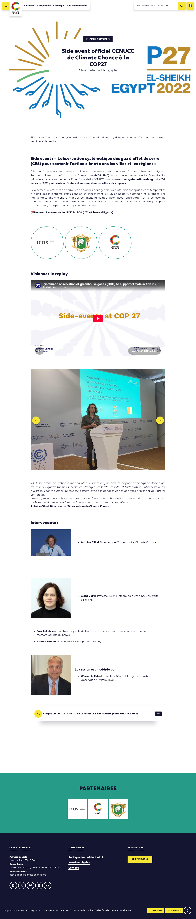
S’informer (30, 5)
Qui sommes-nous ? (78, 5)
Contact (73, 868)
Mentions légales (79, 862)
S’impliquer (59, 5)
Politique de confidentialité (85, 857)
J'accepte (176, 911)
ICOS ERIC (101, 175)
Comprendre (44, 5)
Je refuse (157, 911)
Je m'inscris (140, 859)
